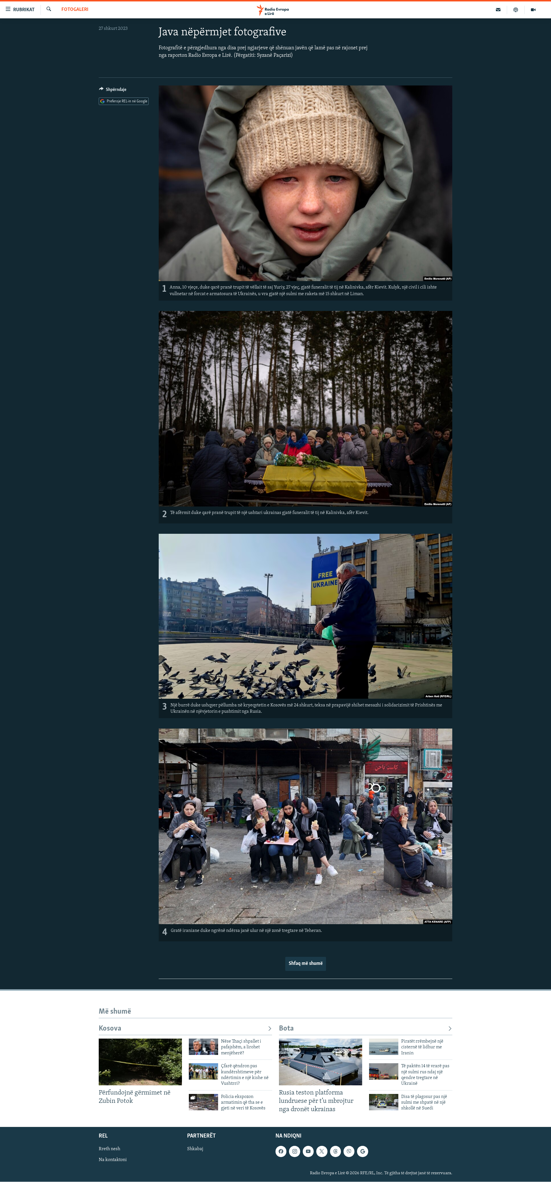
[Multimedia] (533, 10)
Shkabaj (195, 1149)
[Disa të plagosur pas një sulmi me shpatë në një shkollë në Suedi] (383, 1102)
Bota (286, 1029)
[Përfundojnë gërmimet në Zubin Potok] (140, 1062)
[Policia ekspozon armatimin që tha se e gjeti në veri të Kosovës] (203, 1102)
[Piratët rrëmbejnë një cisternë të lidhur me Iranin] (383, 1047)
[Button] (112, 90)
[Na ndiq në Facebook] (281, 1151)
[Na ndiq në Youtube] (308, 1151)
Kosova (110, 1029)
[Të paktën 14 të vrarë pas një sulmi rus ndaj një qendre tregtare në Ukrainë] (383, 1071)
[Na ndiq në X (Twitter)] (321, 1151)
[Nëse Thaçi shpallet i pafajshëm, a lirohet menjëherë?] (203, 1047)
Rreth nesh (109, 1149)
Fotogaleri (74, 9)
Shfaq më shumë (306, 963)
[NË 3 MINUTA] (498, 10)
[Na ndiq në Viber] (349, 1151)
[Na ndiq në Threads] (335, 1151)
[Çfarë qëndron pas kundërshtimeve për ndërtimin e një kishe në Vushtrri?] (203, 1071)
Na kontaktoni (113, 1160)
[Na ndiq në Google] (362, 1151)
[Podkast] (516, 10)
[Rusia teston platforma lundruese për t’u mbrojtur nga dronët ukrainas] (320, 1062)
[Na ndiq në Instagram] (294, 1151)
